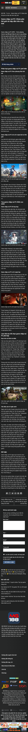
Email (5, 540)
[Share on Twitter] (12, 493)
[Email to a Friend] (15, 493)
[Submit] (25, 7)
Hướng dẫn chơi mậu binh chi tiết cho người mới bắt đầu (21, 501)
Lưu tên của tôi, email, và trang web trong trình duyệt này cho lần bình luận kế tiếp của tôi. (14, 557)
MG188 (3, 13)
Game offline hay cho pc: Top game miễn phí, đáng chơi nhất (7, 501)
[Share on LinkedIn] (21, 493)
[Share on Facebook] (9, 493)
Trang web (6, 547)
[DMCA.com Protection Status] (14, 678)
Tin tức (8, 13)
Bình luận (6, 519)
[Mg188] (6, 2)
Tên (4, 533)
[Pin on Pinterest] (18, 493)
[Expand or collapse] (19, 64)
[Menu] (2, 7)
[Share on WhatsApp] (7, 493)
